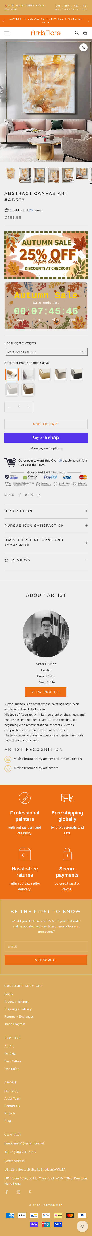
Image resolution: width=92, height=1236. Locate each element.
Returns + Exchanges (19, 1016)
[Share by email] (38, 495)
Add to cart (46, 424)
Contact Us (12, 1106)
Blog (7, 1121)
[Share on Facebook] (20, 495)
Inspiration (11, 1069)
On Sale (10, 1054)
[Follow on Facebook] (6, 1192)
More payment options (46, 448)
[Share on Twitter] (26, 495)
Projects (10, 1113)
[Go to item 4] (53, 175)
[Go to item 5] (68, 175)
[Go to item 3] (39, 175)
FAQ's (8, 994)
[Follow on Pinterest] (30, 1192)
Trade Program (14, 1024)
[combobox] (47, 352)
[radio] (11, 374)
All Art (9, 1046)
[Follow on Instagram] (18, 1192)
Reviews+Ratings (16, 1002)
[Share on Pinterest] (32, 495)
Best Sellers (12, 1061)
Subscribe (46, 960)
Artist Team (12, 1098)
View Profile (46, 682)
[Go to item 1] (10, 173)
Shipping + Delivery (17, 1009)
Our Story (11, 1091)
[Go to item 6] (82, 173)
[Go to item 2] (25, 175)
